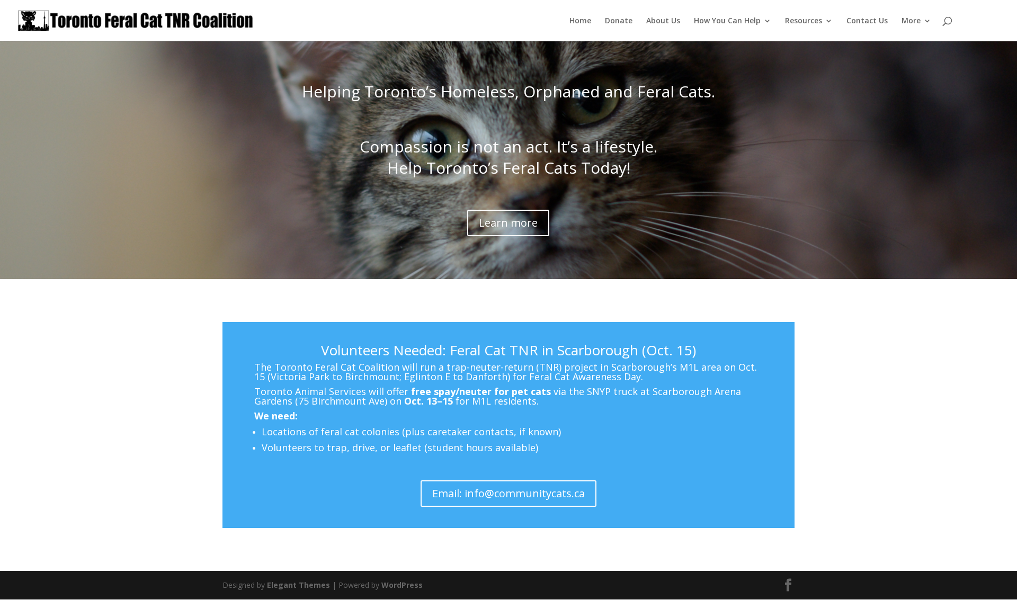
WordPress (402, 585)
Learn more (508, 223)
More (911, 21)
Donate (618, 21)
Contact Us (867, 21)
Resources (803, 21)
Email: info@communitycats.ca (508, 493)
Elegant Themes (298, 585)
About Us (663, 21)
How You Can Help (727, 21)
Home (580, 21)
